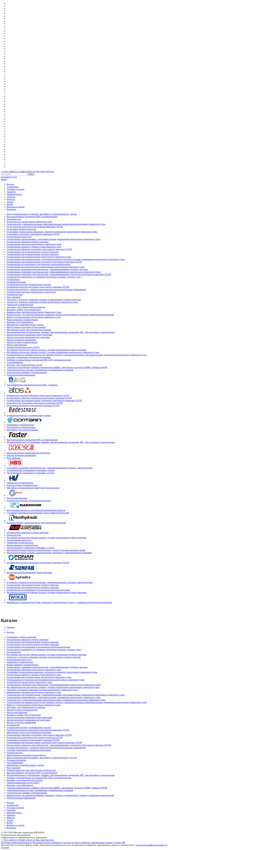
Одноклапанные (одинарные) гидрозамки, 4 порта (31, 470)
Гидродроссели (14, 219)
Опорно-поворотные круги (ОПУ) (23, 347)
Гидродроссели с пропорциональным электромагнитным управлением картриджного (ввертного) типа (56, 224)
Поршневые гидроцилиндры (20, 425)
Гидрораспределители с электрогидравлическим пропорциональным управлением (46, 289)
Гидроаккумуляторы (16, 282)
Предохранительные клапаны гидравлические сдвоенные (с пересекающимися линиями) (49, 552)
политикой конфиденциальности (151, 845)
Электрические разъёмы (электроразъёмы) (27, 372)
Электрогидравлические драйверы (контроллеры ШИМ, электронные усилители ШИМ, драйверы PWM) (57, 367)
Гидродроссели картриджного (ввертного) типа (29, 221)
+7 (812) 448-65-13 (10, 171)
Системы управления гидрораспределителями (29, 357)
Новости (11, 199)
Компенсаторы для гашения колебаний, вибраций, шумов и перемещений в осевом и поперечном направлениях (60, 314)
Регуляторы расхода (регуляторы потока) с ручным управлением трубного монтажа (46, 350)
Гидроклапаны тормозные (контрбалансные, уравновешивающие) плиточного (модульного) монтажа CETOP (59, 274)
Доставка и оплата (15, 189)
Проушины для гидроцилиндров (22, 430)
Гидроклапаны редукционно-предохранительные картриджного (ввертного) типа (46, 267)
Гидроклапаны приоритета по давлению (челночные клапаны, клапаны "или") (44, 277)
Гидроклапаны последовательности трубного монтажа (33, 252)
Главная (10, 627)
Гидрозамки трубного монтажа (21, 229)
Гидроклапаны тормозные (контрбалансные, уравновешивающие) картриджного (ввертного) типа (54, 272)
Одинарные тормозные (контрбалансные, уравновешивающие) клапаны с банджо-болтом (49, 468)
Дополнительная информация (21, 375)
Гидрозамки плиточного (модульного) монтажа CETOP (33, 234)
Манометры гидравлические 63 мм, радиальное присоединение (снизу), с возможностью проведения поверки (59, 602)
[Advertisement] (17, 610)
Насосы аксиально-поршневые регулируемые (28, 337)
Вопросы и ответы (15, 207)
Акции (10, 202)
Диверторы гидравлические (20, 304)
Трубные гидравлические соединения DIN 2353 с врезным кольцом (39, 360)
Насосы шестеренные (17, 345)
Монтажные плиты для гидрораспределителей (29, 330)
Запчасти (11, 197)
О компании (12, 187)
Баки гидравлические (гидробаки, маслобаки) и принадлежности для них (42, 214)
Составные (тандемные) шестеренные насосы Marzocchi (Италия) (38, 513)
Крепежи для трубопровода (20, 322)
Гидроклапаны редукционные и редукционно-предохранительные (38, 264)
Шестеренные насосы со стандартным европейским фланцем (36, 510)
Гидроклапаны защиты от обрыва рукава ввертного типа (34, 247)
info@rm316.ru (47, 171)
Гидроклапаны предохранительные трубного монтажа (32, 254)
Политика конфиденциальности (16, 842)
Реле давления (13, 297)
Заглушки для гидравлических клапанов (26, 307)
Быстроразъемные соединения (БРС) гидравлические (32, 216)
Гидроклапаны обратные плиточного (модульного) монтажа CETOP (39, 249)
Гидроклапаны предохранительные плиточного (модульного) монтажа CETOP (44, 262)
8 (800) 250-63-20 (27, 171)
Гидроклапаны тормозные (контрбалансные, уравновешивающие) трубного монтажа (47, 269)
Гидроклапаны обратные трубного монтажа (27, 242)
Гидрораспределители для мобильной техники (29, 284)
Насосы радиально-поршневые (21, 340)
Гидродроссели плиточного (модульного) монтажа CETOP (35, 226)
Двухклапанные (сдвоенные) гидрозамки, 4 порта (30, 473)
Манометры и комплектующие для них (25, 324)
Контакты (11, 209)
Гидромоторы (13, 279)
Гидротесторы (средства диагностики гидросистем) (31, 292)
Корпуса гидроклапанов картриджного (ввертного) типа (34, 317)
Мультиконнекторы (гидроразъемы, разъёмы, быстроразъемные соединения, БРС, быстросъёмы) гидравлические (61, 332)
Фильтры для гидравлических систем (24, 365)
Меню (4, 179)
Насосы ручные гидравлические (22, 342)
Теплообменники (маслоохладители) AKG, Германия (32, 385)
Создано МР (119, 842)
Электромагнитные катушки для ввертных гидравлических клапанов (40, 370)
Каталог (10, 184)
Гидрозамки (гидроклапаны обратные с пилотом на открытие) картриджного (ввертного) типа (52, 232)
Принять (5, 847)
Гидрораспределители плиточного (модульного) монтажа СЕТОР (38, 287)
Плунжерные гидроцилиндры (21, 427)
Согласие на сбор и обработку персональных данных (87, 842)
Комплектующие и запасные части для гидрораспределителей (36, 522)
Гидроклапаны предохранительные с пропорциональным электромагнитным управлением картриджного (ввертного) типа (66, 259)
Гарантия (11, 192)
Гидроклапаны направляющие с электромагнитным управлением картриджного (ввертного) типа (53, 239)
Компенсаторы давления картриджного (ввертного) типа (34, 312)
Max (38, 171)
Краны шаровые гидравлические (22, 319)
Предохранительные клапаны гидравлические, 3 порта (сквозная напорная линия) (46, 550)
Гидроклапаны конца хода (19, 237)
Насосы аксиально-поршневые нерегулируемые (29, 335)
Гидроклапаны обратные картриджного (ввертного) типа (34, 244)
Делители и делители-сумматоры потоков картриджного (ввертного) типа (42, 302)
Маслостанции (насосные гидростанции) (26, 327)
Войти (10, 204)
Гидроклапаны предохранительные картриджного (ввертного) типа (39, 257)
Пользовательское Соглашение (47, 842)
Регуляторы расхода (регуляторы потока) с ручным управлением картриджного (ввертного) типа (53, 352)
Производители (14, 194)
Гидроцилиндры (14, 294)
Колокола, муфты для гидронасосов (24, 309)
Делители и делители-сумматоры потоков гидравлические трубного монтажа (44, 299)
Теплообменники (15, 362)
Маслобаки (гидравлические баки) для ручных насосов (33, 488)
